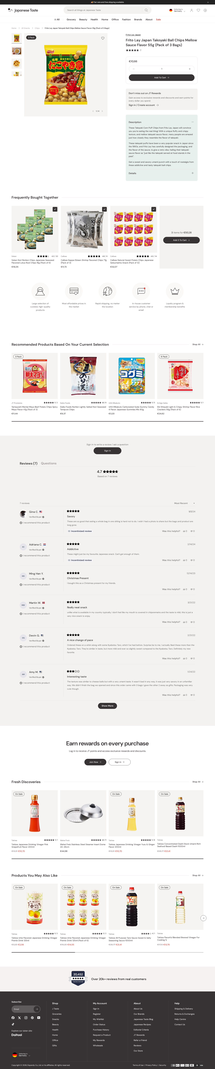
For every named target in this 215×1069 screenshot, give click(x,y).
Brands (138, 19)
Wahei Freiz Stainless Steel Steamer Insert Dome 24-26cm (82, 845)
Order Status (99, 1024)
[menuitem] (57, 19)
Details (132, 173)
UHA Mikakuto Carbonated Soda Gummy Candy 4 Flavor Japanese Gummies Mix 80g (131, 408)
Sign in (107, 450)
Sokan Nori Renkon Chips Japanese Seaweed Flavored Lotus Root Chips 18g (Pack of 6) (33, 261)
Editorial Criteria (141, 1029)
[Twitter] (19, 1017)
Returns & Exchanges (184, 1014)
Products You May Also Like (34, 875)
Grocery (71, 19)
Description (135, 122)
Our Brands (139, 1014)
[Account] (191, 10)
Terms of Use (138, 1065)
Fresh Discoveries (26, 782)
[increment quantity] (189, 69)
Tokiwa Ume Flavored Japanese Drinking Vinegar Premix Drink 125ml (34, 939)
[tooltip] (80, 531)
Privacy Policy (151, 1065)
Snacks (55, 1019)
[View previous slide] (93, 111)
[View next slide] (102, 111)
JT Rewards (139, 1035)
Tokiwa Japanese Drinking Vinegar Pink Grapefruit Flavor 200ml (30, 845)
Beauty (83, 19)
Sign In (96, 1008)
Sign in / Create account (142, 105)
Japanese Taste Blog (143, 1019)
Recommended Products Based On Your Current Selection (60, 344)
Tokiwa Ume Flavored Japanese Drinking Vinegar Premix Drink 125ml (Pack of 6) (83, 939)
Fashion (126, 19)
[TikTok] (13, 1024)
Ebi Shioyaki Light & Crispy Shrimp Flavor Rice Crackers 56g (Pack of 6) (178, 408)
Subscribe (37, 1009)
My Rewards (99, 1040)
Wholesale (98, 1045)
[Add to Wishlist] (103, 38)
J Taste (55, 1008)
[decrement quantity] (133, 69)
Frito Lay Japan (133, 34)
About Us (138, 1008)
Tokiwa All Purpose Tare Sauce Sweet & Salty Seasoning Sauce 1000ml (130, 939)
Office (115, 19)
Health (94, 19)
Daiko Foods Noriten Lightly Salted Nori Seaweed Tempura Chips (83, 408)
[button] (133, 50)
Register (97, 1014)
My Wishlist (98, 1019)
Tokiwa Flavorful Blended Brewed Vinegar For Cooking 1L (178, 938)
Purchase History (101, 1029)
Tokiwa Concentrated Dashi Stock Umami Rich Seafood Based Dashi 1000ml (179, 845)
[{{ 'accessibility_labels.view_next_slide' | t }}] (203, 918)
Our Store (138, 1050)
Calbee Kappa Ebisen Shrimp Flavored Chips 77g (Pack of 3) (84, 261)
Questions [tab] (48, 463)
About (149, 19)
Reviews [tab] (28, 463)
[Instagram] (25, 1017)
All (58, 19)
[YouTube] (38, 1017)
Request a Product (102, 1035)
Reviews (137, 1045)
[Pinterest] (32, 1017)
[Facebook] (13, 1017)
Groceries (56, 1014)
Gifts (54, 1045)
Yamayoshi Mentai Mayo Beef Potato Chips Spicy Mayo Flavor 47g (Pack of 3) (35, 408)
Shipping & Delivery (183, 1008)
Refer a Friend (140, 1040)
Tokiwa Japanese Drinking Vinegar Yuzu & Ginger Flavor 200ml (132, 845)
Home (105, 19)
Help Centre (180, 1019)
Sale (158, 19)
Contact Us (179, 1024)
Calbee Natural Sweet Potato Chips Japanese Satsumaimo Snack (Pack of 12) (131, 261)
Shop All (196, 344)
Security (162, 1065)
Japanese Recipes (142, 1024)
